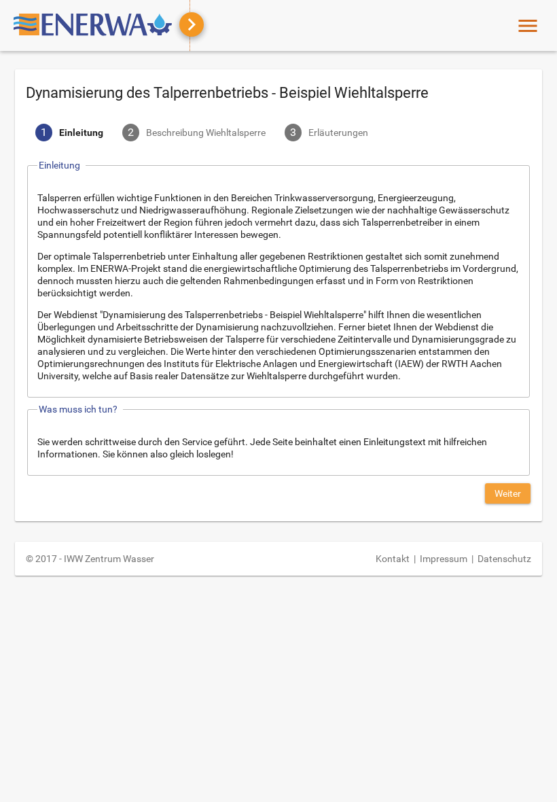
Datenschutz (504, 558)
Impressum (443, 558)
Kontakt (393, 558)
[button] (508, 493)
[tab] (69, 134)
